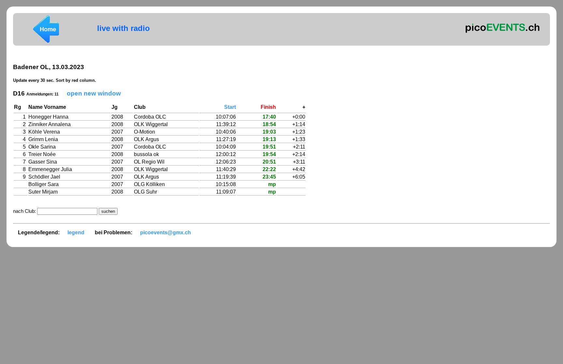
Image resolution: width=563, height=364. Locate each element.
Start (230, 107)
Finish (268, 107)
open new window (94, 93)
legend (75, 232)
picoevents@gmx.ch (165, 232)
